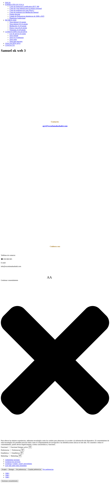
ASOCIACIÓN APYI (12, 43)
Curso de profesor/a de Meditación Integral (23, 12)
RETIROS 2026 (10, 20)
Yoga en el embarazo (16, 37)
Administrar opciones (12, 460)
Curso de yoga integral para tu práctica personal (25, 8)
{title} (7, 473)
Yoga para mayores (15, 41)
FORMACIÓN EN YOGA (14, 4)
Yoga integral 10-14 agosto (18, 24)
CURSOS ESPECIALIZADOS (16, 32)
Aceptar (4, 469)
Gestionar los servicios (12, 462)
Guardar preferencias (34, 469)
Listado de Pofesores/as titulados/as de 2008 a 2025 (26, 16)
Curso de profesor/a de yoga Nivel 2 (21, 10)
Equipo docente (14, 14)
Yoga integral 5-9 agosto (17, 22)
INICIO (8, 3)
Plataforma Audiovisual (17, 18)
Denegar (11, 469)
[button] (55, 360)
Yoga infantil (13, 36)
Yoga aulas (13, 39)
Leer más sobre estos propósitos (16, 466)
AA (49, 277)
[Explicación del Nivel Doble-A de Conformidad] (58, 277)
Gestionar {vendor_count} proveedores (18, 464)
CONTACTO (10, 45)
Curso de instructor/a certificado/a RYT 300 (24, 6)
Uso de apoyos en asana (17, 34)
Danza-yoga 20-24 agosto (18, 28)
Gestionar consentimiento (10, 481)
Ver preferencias (21, 469)
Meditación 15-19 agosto (17, 26)
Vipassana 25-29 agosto (17, 30)
